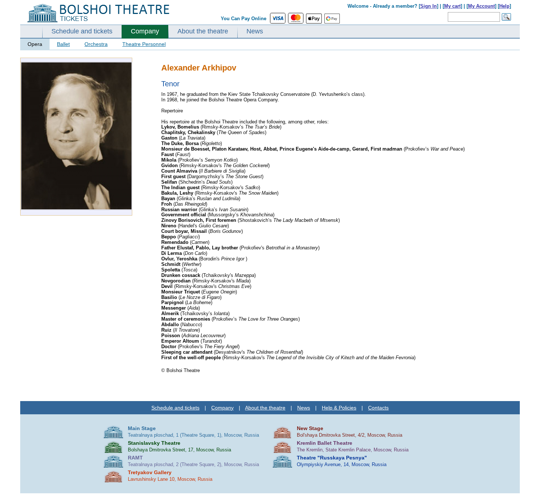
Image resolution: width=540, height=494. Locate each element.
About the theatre (202, 31)
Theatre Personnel (144, 44)
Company (145, 31)
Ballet (63, 44)
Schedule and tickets (81, 31)
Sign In (428, 6)
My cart (452, 6)
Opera (35, 44)
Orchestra (96, 44)
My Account (481, 6)
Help (504, 6)
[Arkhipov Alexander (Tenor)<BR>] (76, 208)
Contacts (378, 408)
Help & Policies (339, 408)
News (254, 31)
